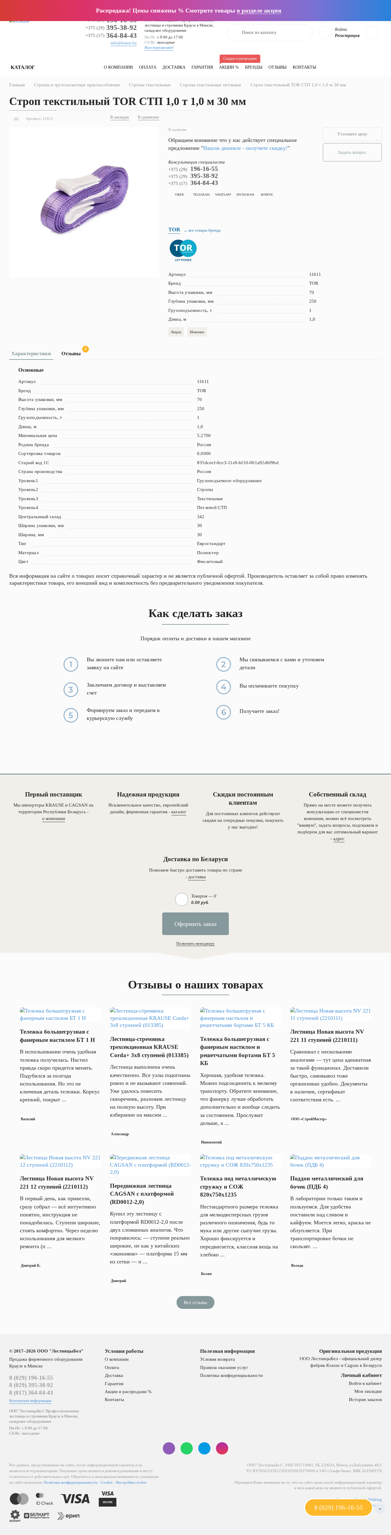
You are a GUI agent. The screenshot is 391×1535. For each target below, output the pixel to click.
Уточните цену (352, 134)
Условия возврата (217, 1359)
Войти (341, 29)
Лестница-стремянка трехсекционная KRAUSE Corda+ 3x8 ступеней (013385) (149, 1047)
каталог (178, 811)
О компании (118, 67)
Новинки (197, 332)
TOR (174, 229)
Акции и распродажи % (128, 1391)
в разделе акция (259, 10)
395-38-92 (111, 27)
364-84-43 (111, 35)
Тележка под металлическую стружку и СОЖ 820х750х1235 (238, 1186)
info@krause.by (124, 43)
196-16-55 (193, 168)
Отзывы (278, 67)
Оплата (147, 67)
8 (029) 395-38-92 (31, 1385)
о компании (53, 818)
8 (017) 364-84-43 (31, 1392)
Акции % (230, 65)
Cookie (106, 1482)
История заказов (365, 1399)
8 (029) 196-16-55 (31, 1377)
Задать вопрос (352, 152)
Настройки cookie (131, 1482)
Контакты (304, 67)
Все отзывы (195, 1302)
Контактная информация (30, 1400)
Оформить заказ (195, 923)
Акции (176, 332)
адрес (339, 838)
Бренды (253, 67)
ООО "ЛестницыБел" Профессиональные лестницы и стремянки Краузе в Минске (179, 22)
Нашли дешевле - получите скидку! (245, 148)
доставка (197, 876)
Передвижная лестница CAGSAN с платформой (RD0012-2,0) (142, 1194)
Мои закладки (368, 1391)
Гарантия (202, 67)
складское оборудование (165, 30)
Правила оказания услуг (224, 1367)
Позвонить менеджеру (195, 943)
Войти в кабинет (365, 1383)
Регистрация (347, 35)
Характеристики (31, 353)
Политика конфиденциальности (231, 1375)
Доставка (174, 67)
